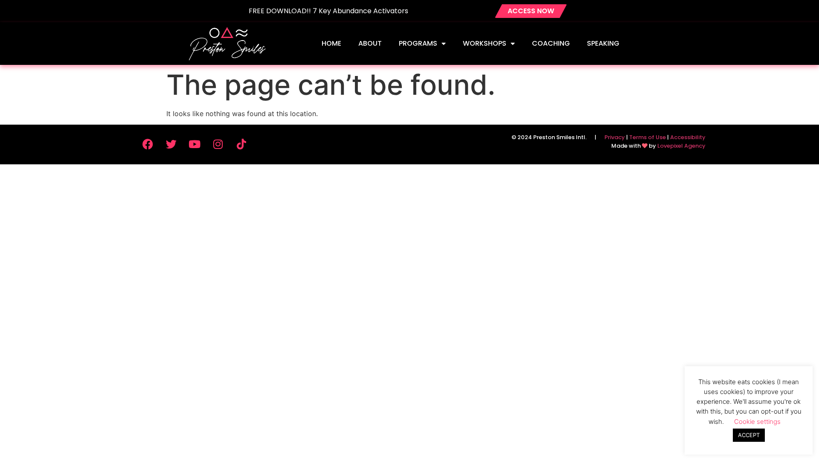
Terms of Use (647, 137)
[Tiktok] (241, 144)
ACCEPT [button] (749, 435)
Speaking (603, 43)
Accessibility (688, 137)
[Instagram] (218, 144)
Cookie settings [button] (757, 421)
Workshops (484, 43)
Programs (418, 43)
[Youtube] (194, 144)
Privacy (614, 137)
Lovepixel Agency (681, 146)
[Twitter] (171, 144)
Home (331, 43)
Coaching (551, 43)
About (370, 43)
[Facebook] (147, 144)
